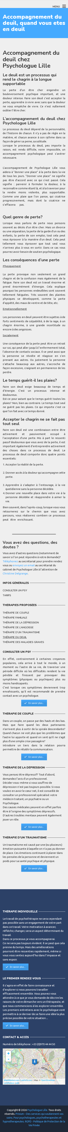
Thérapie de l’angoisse (18, 627)
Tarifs (7, 595)
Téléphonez (10, 561)
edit (17, 1082)
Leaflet (23, 1080)
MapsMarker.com (11, 1080)
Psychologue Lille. (37, 1110)
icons (29, 1080)
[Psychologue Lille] (35, 1062)
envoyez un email (24, 565)
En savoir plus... (36, 703)
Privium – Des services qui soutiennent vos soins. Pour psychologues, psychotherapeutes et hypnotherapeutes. (33, 1117)
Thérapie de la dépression (21, 622)
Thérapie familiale (15, 617)
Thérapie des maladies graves (23, 642)
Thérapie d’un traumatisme (21, 632)
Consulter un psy (15, 590)
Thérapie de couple (16, 613)
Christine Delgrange (15, 573)
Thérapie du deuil (15, 637)
